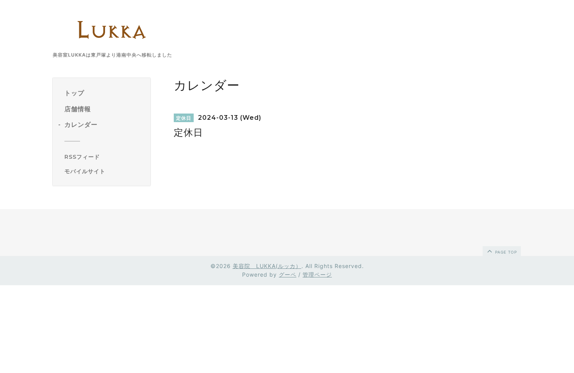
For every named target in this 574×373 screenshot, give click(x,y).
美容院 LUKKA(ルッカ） (267, 266)
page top (505, 252)
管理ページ (317, 274)
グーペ (287, 274)
